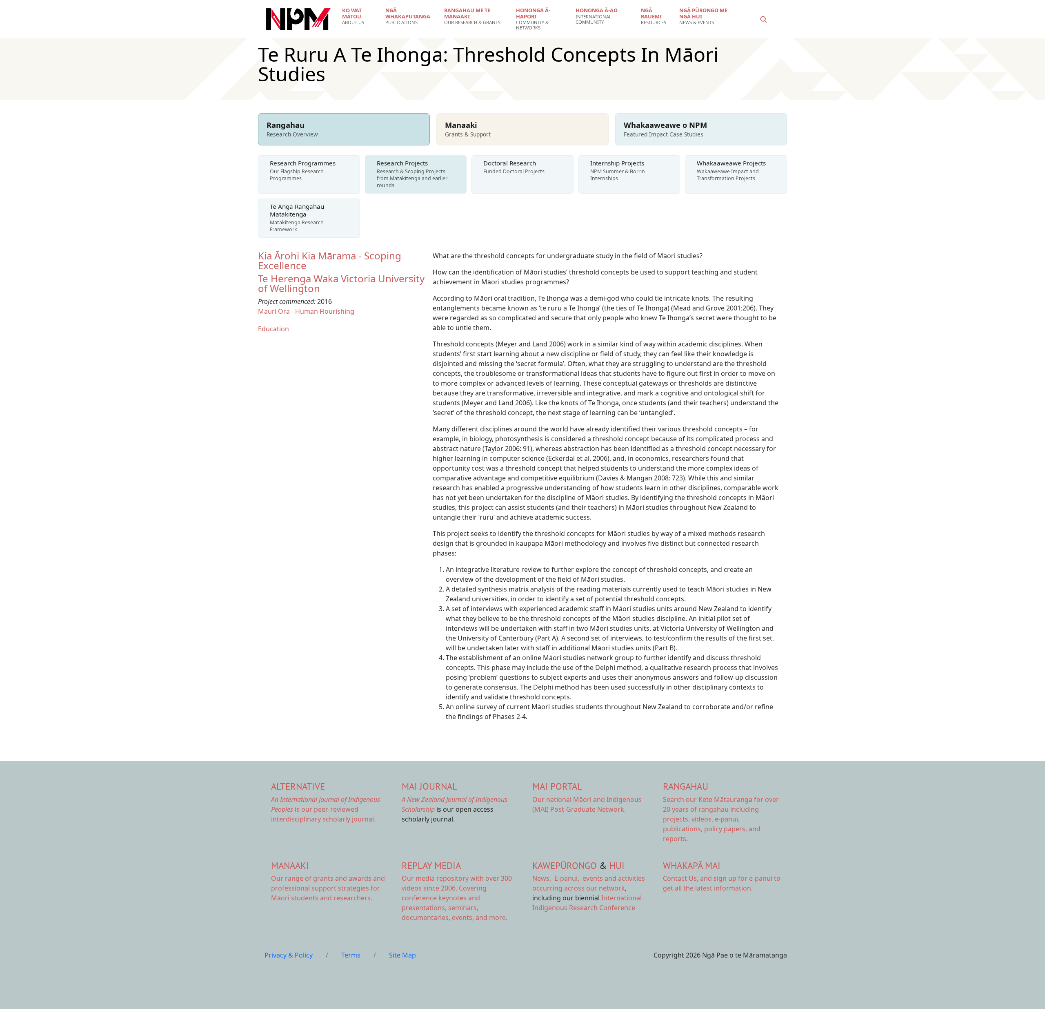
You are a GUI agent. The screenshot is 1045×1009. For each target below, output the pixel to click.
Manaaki (290, 865)
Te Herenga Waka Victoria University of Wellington (341, 283)
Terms (350, 955)
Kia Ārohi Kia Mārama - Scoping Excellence (329, 260)
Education (273, 328)
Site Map (402, 955)
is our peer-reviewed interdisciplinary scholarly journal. (325, 809)
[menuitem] (358, 16)
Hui (617, 865)
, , (556, 878)
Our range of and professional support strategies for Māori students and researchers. (328, 888)
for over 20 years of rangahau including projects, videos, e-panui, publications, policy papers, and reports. (721, 819)
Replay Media (431, 865)
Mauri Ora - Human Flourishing (306, 311)
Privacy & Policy (289, 955)
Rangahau (685, 786)
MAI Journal (429, 786)
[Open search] (763, 19)
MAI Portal (557, 786)
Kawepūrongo (564, 865)
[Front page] (298, 19)
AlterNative (298, 786)
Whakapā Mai (691, 865)
